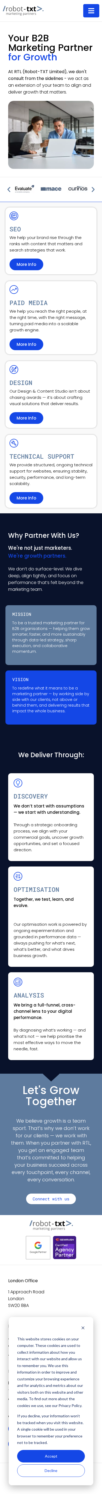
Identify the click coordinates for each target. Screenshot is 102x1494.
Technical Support (42, 456)
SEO (15, 229)
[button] (8, 189)
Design (21, 382)
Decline (51, 1470)
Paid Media (29, 303)
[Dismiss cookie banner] (83, 1328)
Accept (51, 1456)
